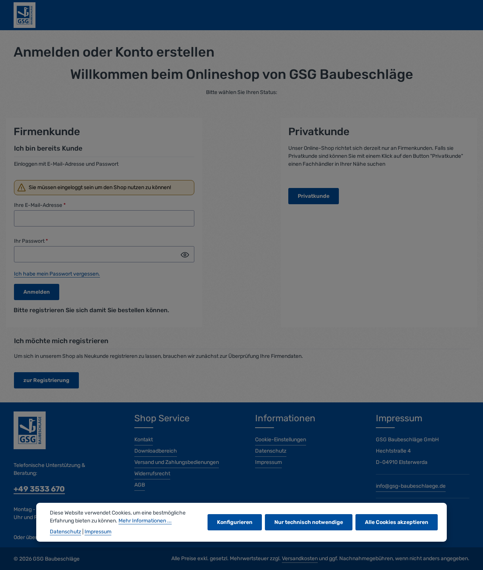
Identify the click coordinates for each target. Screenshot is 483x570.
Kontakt (143, 439)
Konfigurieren (234, 522)
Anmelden (36, 292)
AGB (139, 485)
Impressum (268, 462)
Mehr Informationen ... (145, 521)
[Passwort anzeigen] (184, 254)
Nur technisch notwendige (308, 522)
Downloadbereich (155, 451)
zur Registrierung (46, 380)
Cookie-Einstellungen (280, 439)
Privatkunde (313, 196)
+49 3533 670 (39, 488)
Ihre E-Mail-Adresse (40, 205)
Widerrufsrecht (152, 473)
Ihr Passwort (31, 241)
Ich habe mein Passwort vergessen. (57, 274)
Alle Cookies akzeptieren (396, 522)
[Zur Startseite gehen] (24, 15)
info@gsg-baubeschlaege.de (411, 486)
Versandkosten (300, 558)
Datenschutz (270, 451)
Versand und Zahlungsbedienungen (176, 462)
